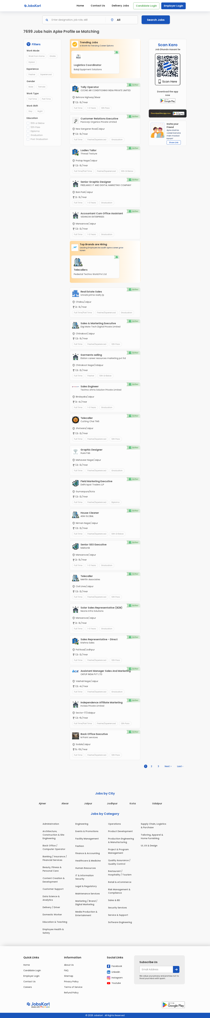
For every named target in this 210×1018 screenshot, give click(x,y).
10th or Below (37, 123)
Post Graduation (39, 139)
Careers (27, 987)
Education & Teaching (55, 921)
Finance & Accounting (87, 853)
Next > (168, 766)
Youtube (116, 983)
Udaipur (157, 803)
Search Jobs (155, 20)
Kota (133, 803)
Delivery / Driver (51, 907)
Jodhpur (112, 803)
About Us (69, 964)
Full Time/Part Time (83, 171)
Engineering (81, 823)
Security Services (117, 907)
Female (41, 86)
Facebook (116, 966)
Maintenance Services (87, 893)
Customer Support (53, 889)
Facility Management (87, 838)
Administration (51, 823)
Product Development (120, 831)
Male (31, 86)
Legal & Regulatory (86, 886)
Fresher (32, 74)
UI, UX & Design (149, 845)
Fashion (79, 846)
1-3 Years (91, 108)
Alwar (65, 803)
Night (40, 111)
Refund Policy (71, 992)
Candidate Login (146, 6)
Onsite (52, 56)
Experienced (46, 74)
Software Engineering (120, 922)
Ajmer (42, 803)
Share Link (173, 142)
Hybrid (32, 62)
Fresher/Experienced (96, 139)
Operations (114, 823)
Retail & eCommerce (119, 882)
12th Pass (35, 127)
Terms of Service (73, 987)
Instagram (117, 977)
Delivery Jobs (120, 5)
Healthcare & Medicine (88, 860)
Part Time (46, 99)
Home (80, 5)
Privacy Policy (71, 981)
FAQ (66, 970)
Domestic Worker (52, 914)
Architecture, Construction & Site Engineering (53, 835)
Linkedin (115, 972)
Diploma (35, 131)
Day (30, 111)
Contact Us (98, 5)
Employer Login (173, 6)
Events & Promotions (86, 831)
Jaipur (88, 803)
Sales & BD (114, 900)
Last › (180, 766)
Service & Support (118, 915)
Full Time (33, 99)
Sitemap (68, 976)
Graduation (37, 135)
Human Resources (85, 868)
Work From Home (36, 56)
